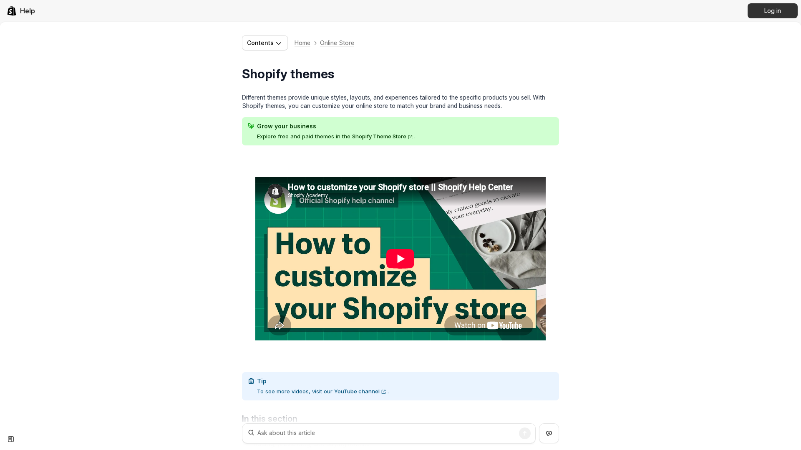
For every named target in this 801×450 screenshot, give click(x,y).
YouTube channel (357, 391)
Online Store (337, 42)
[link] (20, 11)
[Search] (525, 433)
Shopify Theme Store (379, 136)
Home (302, 42)
